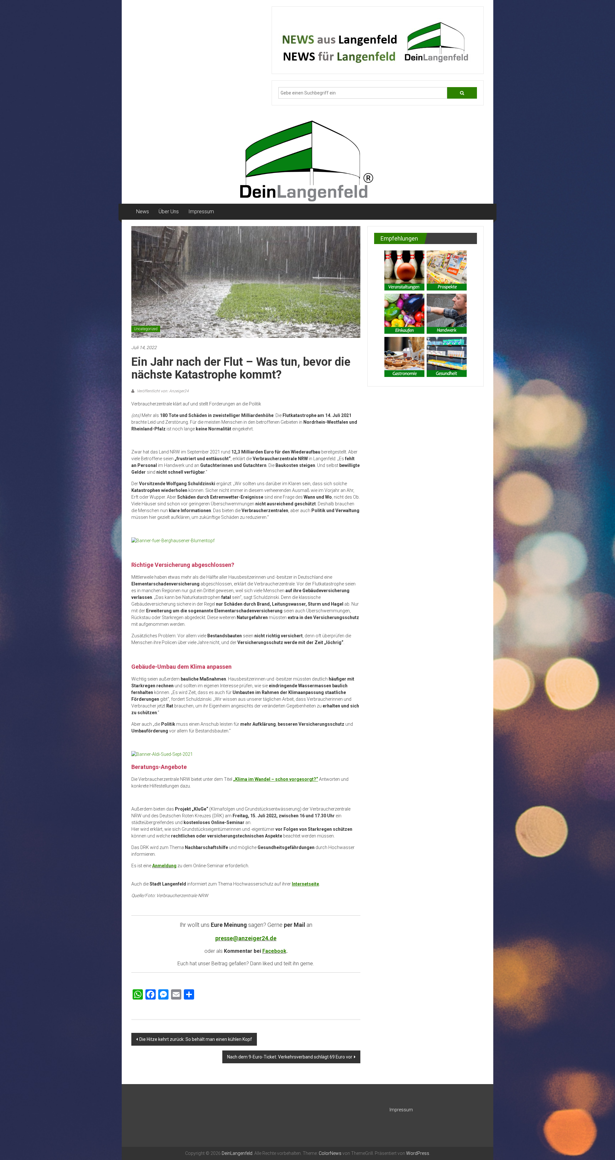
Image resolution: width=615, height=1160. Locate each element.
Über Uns (169, 211)
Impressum (201, 211)
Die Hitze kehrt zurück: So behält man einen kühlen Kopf (195, 1039)
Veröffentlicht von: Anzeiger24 (162, 391)
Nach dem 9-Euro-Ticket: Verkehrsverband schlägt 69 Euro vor (289, 1056)
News (142, 211)
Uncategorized (146, 329)
